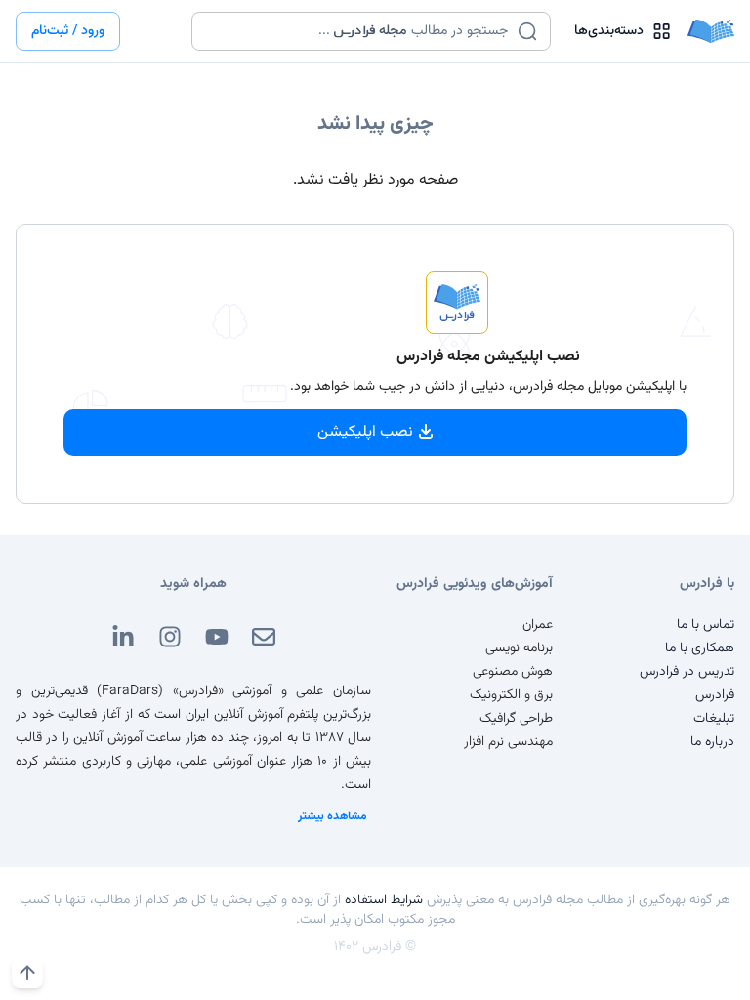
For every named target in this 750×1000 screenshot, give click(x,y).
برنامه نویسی (519, 648)
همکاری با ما (699, 648)
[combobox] (359, 31)
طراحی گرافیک (516, 718)
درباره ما (712, 742)
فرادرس (714, 695)
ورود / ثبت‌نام (67, 31)
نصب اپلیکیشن (365, 432)
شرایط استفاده (384, 900)
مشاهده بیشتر (332, 816)
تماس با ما (705, 625)
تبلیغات (713, 718)
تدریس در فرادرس (687, 672)
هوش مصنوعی (513, 672)
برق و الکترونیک (511, 695)
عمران (537, 625)
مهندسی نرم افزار (508, 742)
